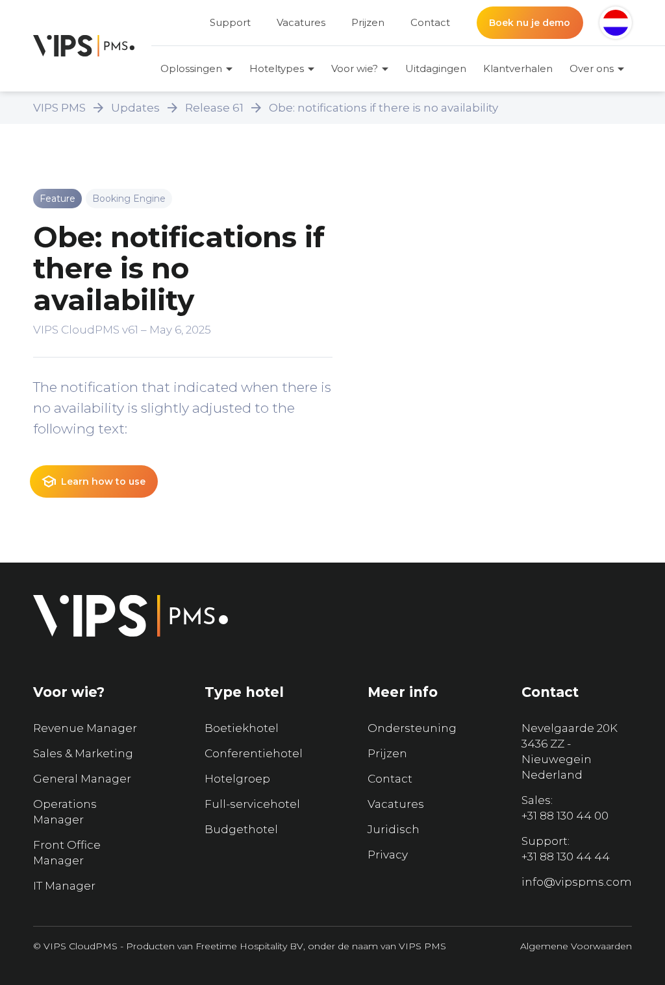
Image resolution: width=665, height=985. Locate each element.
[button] (615, 22)
